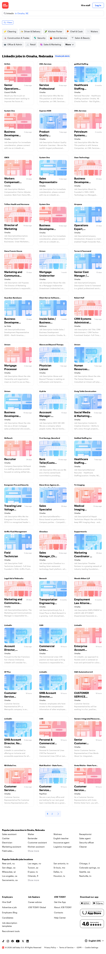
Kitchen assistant (36, 846)
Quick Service (60, 38)
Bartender (32, 838)
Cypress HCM (45, 111)
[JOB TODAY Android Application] (98, 903)
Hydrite (42, 391)
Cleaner (83, 846)
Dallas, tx (58, 872)
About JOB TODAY (63, 907)
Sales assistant (9, 834)
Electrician (7, 842)
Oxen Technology (81, 157)
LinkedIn (8, 625)
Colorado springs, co (89, 867)
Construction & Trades (18, 38)
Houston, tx (59, 876)
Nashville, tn (85, 876)
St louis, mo (59, 867)
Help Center (60, 917)
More (68, 44)
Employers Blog (9, 912)
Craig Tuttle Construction (85, 391)
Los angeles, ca (9, 876)
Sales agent (85, 838)
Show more (33, 851)
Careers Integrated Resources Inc (87, 719)
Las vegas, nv (34, 863)
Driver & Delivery (32, 31)
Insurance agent (61, 842)
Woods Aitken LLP (82, 578)
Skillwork (8, 438)
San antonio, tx (61, 863)
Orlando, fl (33, 876)
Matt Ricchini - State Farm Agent (50, 766)
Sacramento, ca (10, 880)
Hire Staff (6, 902)
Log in (98, 5)
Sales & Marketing (52, 44)
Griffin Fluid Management (15, 531)
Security (41, 38)
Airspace (78, 204)
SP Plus (7, 672)
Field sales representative (9, 851)
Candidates (7, 917)
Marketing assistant (11, 846)
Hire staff (85, 5)
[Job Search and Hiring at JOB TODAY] (5, 5)
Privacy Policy (50, 947)
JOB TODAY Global (37, 907)
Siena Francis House (13, 251)
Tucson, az (33, 867)
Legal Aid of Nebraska (13, 578)
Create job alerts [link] (62, 56)
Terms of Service (66, 947)
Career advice (35, 902)
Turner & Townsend (82, 251)
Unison (42, 251)
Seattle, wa (84, 872)
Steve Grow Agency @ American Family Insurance (51, 485)
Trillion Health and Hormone (16, 204)
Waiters (94, 31)
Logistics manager (63, 846)
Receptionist (85, 834)
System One (9, 111)
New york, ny (8, 863)
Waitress (58, 834)
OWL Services (45, 64)
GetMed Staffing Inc (83, 438)
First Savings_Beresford (49, 438)
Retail (33, 44)
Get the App (60, 902)
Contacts (58, 912)
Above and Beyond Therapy (51, 344)
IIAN (41, 625)
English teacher (61, 838)
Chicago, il (84, 863)
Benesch (43, 578)
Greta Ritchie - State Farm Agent (85, 766)
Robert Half (79, 298)
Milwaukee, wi (9, 872)
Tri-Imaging (79, 485)
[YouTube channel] (17, 941)
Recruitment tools (11, 931)
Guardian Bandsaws (13, 298)
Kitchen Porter (55, 31)
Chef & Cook (76, 31)
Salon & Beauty (82, 38)
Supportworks (80, 531)
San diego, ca (8, 867)
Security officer (86, 842)
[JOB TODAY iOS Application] (85, 903)
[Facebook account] (12, 941)
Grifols (7, 64)
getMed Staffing (81, 64)
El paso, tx (33, 872)
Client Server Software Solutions (49, 298)
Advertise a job (9, 907)
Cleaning (11, 31)
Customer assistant (37, 842)
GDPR (79, 947)
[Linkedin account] (27, 941)
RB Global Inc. (10, 765)
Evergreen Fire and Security (16, 485)
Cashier (6, 838)
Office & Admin (14, 44)
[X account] (23, 941)
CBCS (6, 157)
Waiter (31, 834)
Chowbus (43, 531)
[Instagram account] (8, 941)
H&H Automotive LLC (83, 672)
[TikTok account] (3, 941)
